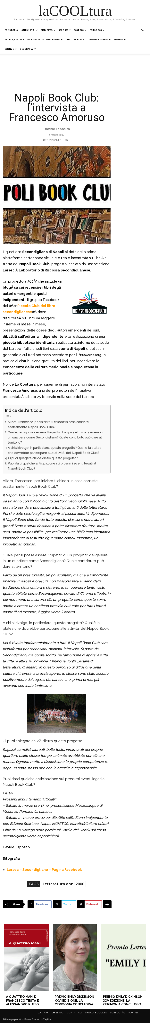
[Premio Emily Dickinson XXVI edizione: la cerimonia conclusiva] (75, 957)
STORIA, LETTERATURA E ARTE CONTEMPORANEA (32, 39)
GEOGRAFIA (26, 48)
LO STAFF (43, 1012)
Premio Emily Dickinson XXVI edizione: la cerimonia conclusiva (74, 1000)
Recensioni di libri (56, 140)
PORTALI (133, 1012)
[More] (107, 904)
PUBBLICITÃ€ (117, 1012)
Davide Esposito (57, 129)
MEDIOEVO (47, 30)
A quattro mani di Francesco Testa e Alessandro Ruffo (22, 1000)
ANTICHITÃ (28, 30)
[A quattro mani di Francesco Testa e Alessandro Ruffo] (26, 957)
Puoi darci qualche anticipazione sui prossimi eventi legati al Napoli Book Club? (52, 466)
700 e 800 (78, 30)
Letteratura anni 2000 (63, 883)
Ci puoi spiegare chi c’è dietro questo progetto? (43, 458)
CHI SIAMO (57, 1012)
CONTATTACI (74, 1012)
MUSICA (118, 39)
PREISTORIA (11, 30)
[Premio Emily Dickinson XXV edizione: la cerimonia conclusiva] (123, 957)
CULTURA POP (74, 39)
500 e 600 (63, 30)
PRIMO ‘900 (95, 30)
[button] (142, 30)
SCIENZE (9, 48)
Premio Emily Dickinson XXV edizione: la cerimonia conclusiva (123, 1000)
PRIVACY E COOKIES (96, 1012)
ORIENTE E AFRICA (98, 39)
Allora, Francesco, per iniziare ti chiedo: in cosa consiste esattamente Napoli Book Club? (48, 424)
